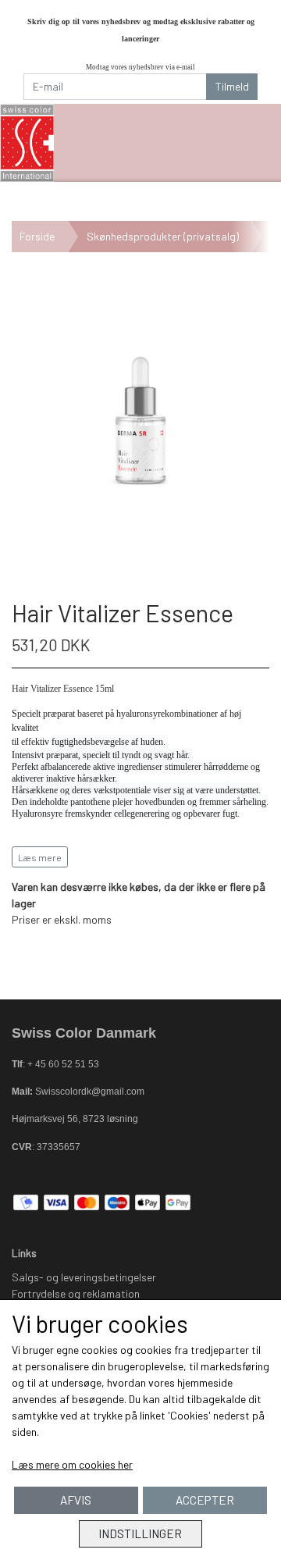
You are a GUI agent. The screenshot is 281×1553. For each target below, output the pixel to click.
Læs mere (40, 857)
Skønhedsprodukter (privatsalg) (163, 236)
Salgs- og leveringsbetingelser (84, 1277)
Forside (37, 236)
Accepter (205, 1500)
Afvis (75, 1500)
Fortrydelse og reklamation (76, 1293)
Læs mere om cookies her (72, 1464)
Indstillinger (140, 1533)
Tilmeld (232, 86)
